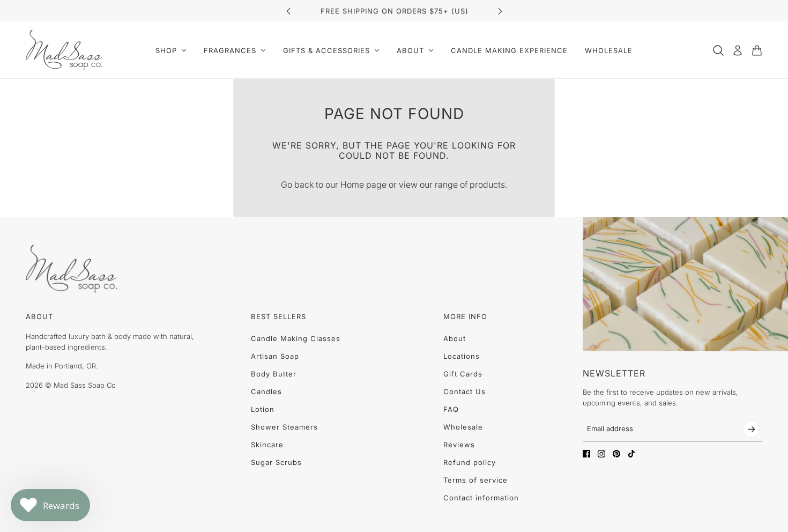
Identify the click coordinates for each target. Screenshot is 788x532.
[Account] (737, 50)
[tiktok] (631, 454)
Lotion (262, 409)
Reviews (459, 444)
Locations (461, 356)
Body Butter (273, 374)
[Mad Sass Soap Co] (64, 50)
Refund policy (469, 462)
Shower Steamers (284, 427)
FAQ (451, 409)
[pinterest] (616, 454)
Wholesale (463, 427)
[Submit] (751, 429)
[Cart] (757, 50)
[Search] (718, 50)
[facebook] (586, 454)
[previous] (288, 11)
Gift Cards (462, 374)
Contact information (481, 497)
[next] (500, 11)
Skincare (267, 444)
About (454, 338)
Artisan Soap (275, 356)
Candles (266, 391)
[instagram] (601, 454)
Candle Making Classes (295, 338)
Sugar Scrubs (276, 462)
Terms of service (475, 480)
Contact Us (464, 391)
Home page (363, 184)
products (487, 184)
